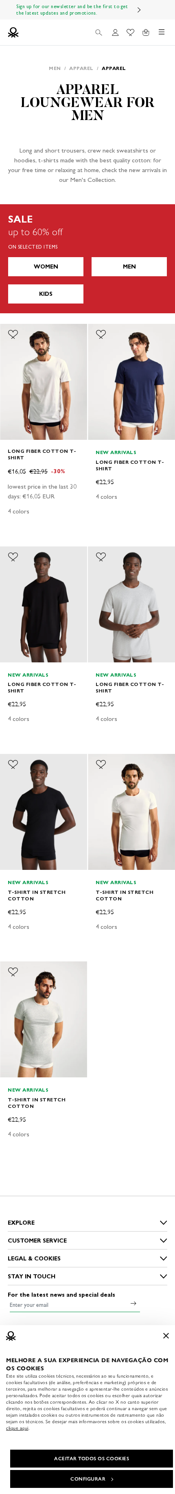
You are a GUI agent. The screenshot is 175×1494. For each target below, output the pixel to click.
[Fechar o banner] (166, 1336)
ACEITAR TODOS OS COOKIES (91, 1458)
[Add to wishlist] (13, 334)
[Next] (139, 9)
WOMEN (46, 266)
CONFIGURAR (87, 1479)
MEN (129, 266)
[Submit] (133, 1303)
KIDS (45, 293)
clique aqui (17, 1428)
